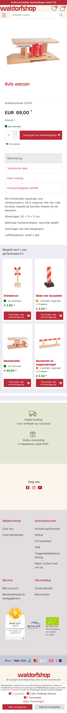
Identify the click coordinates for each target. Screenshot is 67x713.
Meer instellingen (33, 701)
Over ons (7, 528)
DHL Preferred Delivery (44, 693)
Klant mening (15, 178)
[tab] (33, 158)
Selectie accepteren (49, 707)
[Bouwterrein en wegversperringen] (49, 342)
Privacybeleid (43, 541)
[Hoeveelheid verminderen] (15, 137)
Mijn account (10, 588)
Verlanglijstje (14, 144)
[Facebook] (27, 487)
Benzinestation (12, 360)
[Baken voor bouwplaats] (49, 277)
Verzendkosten (44, 588)
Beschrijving (14, 158)
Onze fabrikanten (12, 534)
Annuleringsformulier (47, 528)
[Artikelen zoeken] (61, 15)
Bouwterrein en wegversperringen (46, 362)
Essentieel (19, 693)
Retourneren (42, 594)
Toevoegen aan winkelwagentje (40, 135)
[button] (4, 15)
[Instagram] (33, 487)
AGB (37, 547)
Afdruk (39, 534)
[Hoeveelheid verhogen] (15, 133)
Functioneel (35, 697)
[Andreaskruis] (17, 277)
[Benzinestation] (17, 342)
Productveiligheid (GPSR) (22, 188)
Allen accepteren (17, 707)
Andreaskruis (11, 295)
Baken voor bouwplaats (49, 295)
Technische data (17, 168)
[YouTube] (40, 487)
